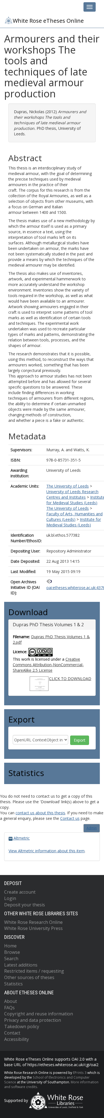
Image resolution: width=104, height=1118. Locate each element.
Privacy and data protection (32, 1020)
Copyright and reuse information (38, 1014)
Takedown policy (21, 1026)
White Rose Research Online (33, 922)
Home (10, 946)
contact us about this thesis (40, 812)
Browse (12, 952)
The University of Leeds (67, 486)
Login (10, 898)
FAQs (9, 1008)
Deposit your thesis (24, 905)
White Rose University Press (33, 928)
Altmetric (21, 838)
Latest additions (20, 965)
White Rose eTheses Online (48, 20)
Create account (19, 892)
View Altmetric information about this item (47, 850)
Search (11, 958)
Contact (12, 1033)
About (10, 1001)
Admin (92, 828)
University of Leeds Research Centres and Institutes (72, 494)
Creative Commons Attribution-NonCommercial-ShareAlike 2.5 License (48, 664)
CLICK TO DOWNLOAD (70, 678)
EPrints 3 (80, 1072)
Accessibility (16, 1039)
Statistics (13, 984)
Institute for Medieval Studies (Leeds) (73, 522)
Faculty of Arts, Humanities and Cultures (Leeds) (74, 516)
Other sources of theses (29, 977)
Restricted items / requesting (34, 971)
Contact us (70, 818)
